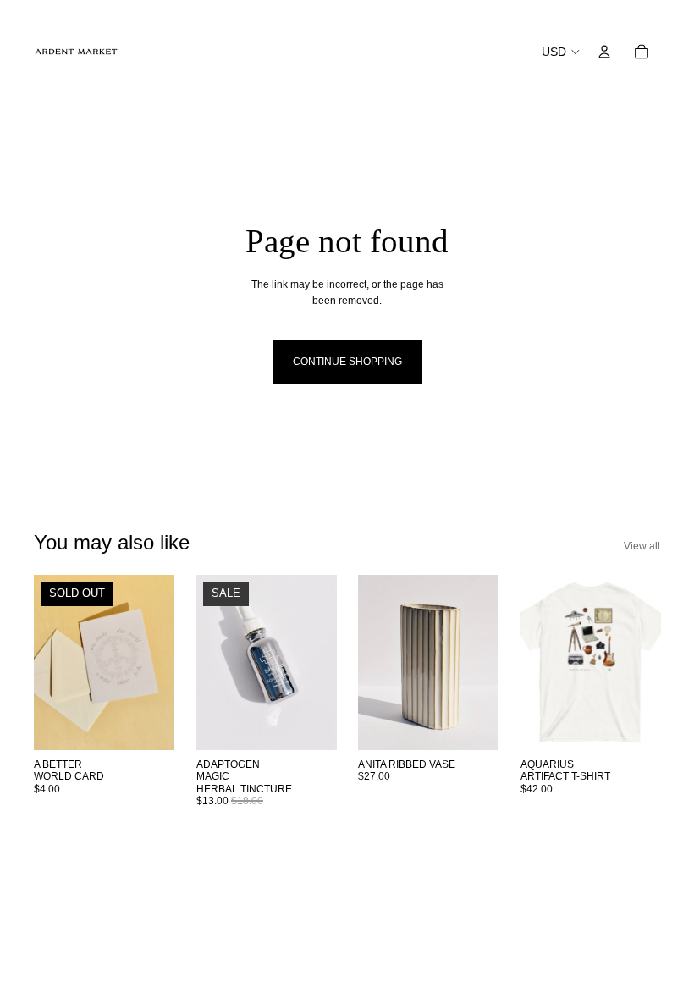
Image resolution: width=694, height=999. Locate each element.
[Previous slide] (47, 663)
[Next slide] (160, 663)
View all (642, 546)
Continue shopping (347, 361)
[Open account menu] (604, 51)
